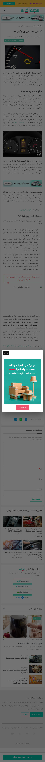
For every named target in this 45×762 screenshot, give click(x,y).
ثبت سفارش (22, 407)
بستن (6, 353)
